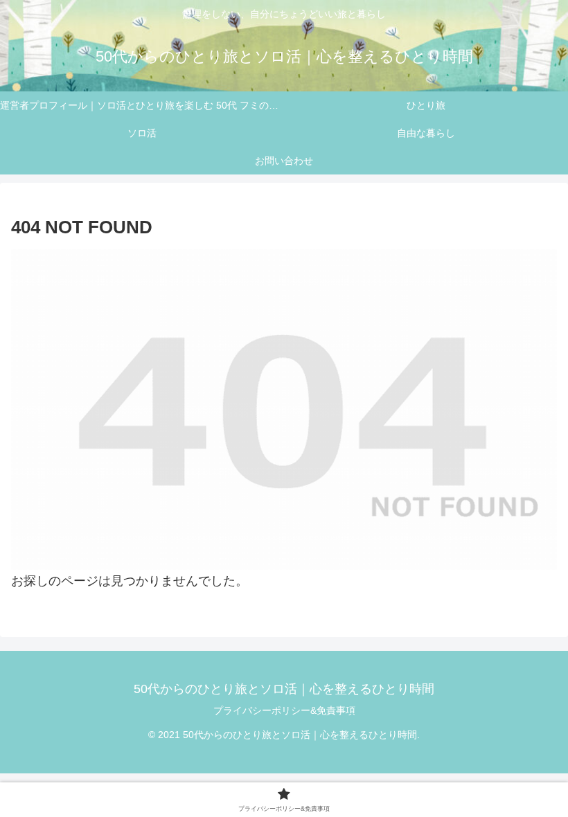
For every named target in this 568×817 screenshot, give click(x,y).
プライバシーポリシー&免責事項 (284, 710)
